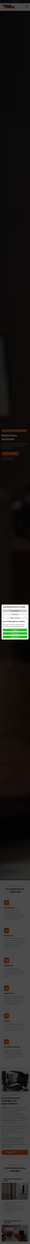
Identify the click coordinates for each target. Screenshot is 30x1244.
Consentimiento (15, 610)
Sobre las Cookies (15, 617)
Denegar (15, 630)
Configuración (15, 614)
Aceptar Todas (15, 637)
